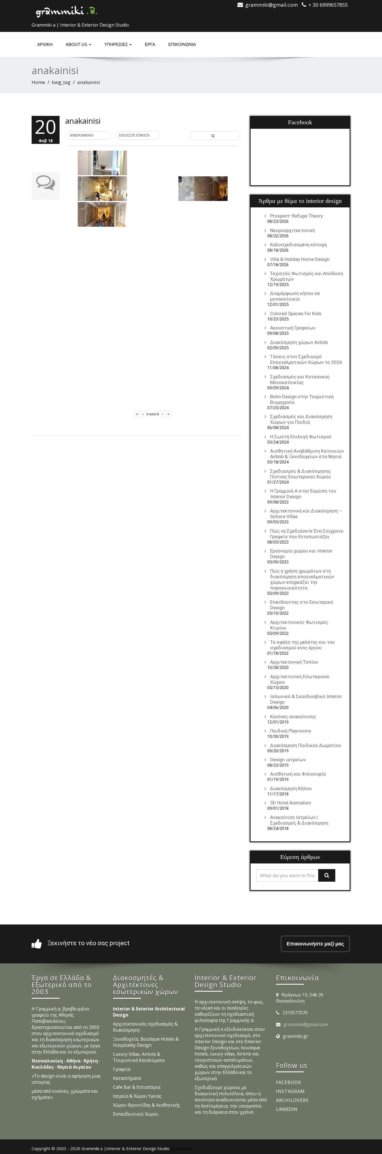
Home (38, 82)
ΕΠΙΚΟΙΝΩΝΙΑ (182, 44)
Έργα (150, 44)
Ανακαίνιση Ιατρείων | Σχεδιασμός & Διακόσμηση (299, 820)
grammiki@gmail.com (305, 1024)
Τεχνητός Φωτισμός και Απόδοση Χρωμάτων (306, 276)
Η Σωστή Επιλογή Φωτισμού (300, 436)
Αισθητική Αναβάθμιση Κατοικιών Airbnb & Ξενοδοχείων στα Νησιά (307, 453)
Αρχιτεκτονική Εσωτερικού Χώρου (299, 679)
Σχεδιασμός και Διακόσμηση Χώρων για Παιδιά (301, 419)
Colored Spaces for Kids (295, 313)
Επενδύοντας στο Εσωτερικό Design (301, 604)
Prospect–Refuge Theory (296, 216)
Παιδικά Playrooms (290, 731)
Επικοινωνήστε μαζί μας (315, 944)
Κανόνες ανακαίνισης (293, 716)
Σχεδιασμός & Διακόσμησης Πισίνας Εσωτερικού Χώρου (300, 473)
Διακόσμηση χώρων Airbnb (299, 342)
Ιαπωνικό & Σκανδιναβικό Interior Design (306, 699)
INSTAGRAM (290, 1091)
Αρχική (45, 44)
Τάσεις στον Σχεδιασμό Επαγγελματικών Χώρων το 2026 (306, 359)
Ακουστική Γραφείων (292, 328)
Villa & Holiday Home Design (299, 259)
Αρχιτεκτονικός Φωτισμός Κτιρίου (299, 625)
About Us (77, 44)
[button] (88, 136)
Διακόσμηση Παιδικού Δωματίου (305, 745)
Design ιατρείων (288, 759)
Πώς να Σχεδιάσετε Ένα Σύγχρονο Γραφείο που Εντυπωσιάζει (306, 533)
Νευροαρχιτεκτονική (292, 230)
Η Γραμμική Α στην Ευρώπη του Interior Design (303, 493)
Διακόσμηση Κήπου (291, 788)
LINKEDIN (286, 1109)
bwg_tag (61, 82)
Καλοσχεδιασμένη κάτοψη (298, 244)
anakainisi (83, 120)
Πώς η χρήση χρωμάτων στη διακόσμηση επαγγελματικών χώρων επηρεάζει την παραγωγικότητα (302, 579)
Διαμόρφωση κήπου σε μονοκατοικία (295, 296)
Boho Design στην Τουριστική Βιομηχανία (302, 399)
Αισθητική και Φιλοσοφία (298, 774)
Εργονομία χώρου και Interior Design (301, 553)
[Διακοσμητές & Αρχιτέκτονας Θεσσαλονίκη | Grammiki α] (67, 9)
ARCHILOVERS (292, 1100)
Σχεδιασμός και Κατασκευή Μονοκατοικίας (299, 379)
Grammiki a (181, 1148)
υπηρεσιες (116, 44)
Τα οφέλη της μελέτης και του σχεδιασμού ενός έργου (302, 644)
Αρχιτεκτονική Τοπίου (294, 662)
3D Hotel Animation (290, 803)
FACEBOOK (288, 1082)
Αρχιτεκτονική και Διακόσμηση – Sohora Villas (306, 513)
